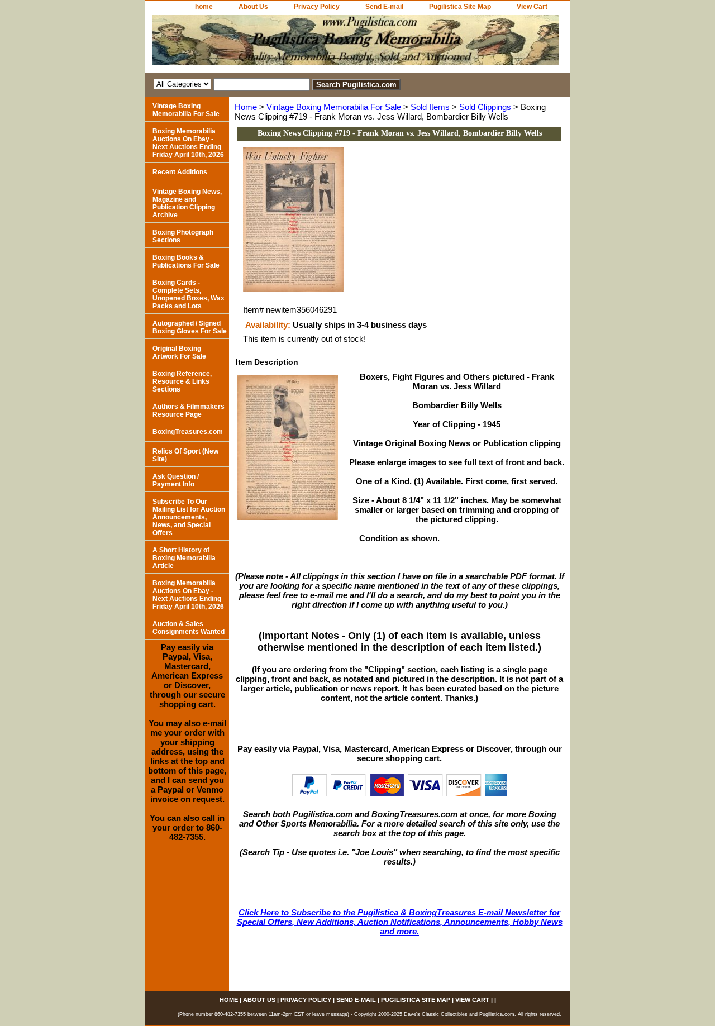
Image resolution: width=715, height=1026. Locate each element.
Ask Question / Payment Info (175, 480)
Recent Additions (179, 172)
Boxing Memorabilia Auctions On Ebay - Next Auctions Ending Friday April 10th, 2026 (188, 143)
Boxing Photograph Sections (182, 236)
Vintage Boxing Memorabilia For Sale (333, 107)
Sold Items (430, 107)
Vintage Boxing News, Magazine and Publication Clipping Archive (187, 203)
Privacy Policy (317, 7)
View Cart (532, 7)
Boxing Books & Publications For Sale (186, 261)
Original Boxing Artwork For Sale (179, 352)
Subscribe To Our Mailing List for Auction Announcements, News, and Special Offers (188, 517)
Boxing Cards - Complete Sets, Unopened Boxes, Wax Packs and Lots (188, 294)
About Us (253, 7)
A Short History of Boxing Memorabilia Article (184, 558)
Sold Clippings (485, 107)
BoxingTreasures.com (187, 432)
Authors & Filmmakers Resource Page (188, 410)
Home (246, 107)
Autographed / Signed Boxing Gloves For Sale (189, 327)
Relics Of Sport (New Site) (185, 455)
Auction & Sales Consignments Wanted (188, 628)
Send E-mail (384, 7)
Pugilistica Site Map (460, 7)
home (204, 7)
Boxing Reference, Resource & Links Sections (182, 381)
